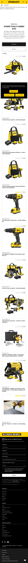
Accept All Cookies (19, 95)
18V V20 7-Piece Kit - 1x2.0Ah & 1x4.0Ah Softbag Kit (13, 424)
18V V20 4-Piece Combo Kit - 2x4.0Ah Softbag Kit (13, 119)
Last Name (4, 450)
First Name (4, 444)
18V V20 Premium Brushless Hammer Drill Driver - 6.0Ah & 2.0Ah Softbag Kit (14, 187)
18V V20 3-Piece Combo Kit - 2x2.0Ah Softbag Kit (13, 288)
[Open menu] (2, 2)
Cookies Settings (14, 91)
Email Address (5, 456)
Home (1, 5)
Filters (14, 44)
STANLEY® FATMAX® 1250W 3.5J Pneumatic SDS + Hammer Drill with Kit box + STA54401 (13, 355)
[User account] (26, 2)
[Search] (23, 2)
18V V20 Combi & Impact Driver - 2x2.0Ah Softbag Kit (14, 221)
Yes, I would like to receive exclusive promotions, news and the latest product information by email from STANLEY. (14, 470)
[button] (2, 542)
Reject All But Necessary (9, 95)
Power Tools (6, 5)
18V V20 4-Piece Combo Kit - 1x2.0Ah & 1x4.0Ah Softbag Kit (13, 321)
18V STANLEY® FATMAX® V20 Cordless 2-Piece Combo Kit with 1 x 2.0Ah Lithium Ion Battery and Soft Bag (13, 390)
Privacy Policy (15, 480)
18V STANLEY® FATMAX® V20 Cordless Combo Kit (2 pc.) (13, 255)
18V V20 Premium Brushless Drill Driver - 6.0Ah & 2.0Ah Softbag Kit (13, 153)
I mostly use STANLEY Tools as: (8, 462)
